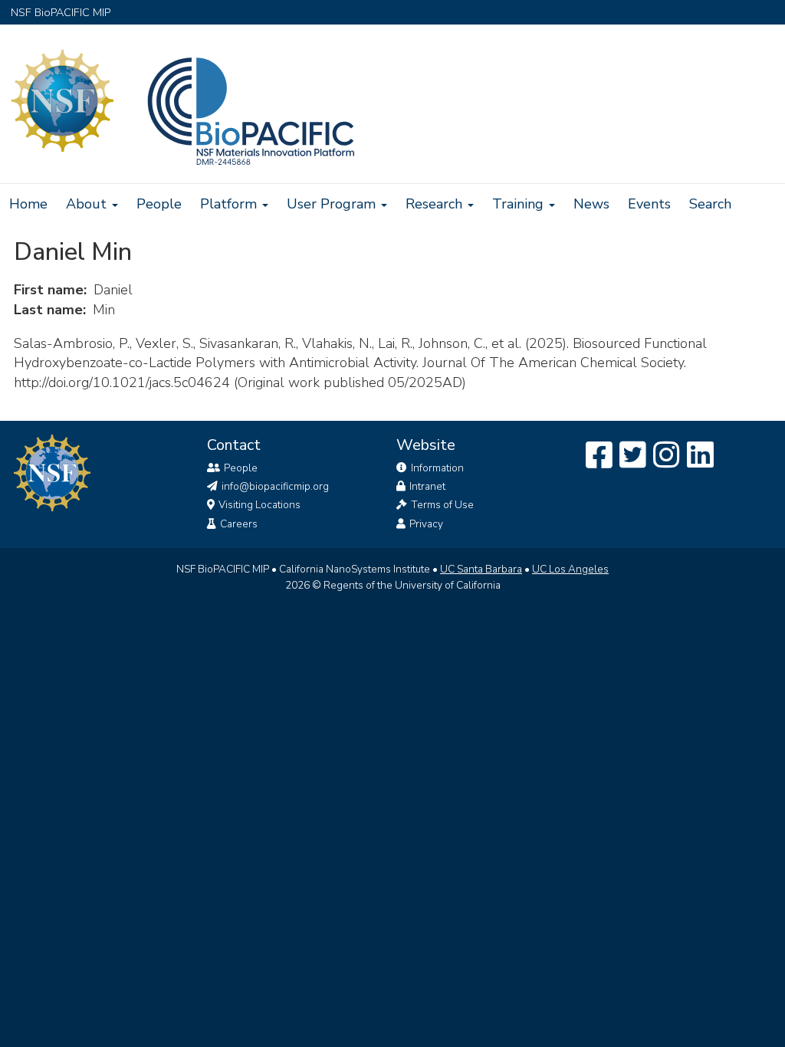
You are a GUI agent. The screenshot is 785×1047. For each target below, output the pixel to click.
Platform (230, 204)
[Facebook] (599, 456)
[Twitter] (632, 456)
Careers (239, 524)
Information (437, 468)
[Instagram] (666, 456)
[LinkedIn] (700, 456)
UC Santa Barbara (481, 569)
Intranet (427, 486)
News (591, 204)
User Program (333, 204)
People (159, 204)
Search (710, 204)
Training (519, 204)
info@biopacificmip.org (275, 486)
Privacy (426, 524)
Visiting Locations (259, 504)
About (88, 204)
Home (28, 204)
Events (649, 204)
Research (436, 204)
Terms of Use (442, 504)
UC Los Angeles (570, 569)
